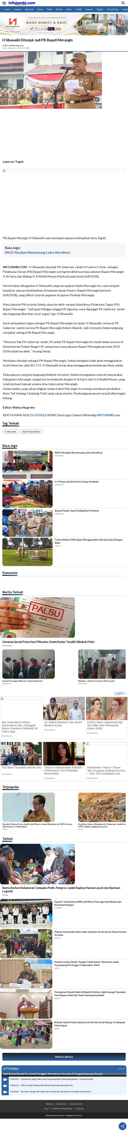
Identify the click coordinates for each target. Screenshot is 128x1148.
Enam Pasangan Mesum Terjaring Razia (22, 681)
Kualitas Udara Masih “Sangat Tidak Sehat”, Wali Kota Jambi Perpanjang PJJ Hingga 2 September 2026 (86, 963)
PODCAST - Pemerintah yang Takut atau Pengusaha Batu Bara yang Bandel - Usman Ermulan (51, 1079)
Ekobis (59, 9)
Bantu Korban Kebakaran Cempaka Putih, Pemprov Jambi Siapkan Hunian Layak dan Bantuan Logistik (61, 889)
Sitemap (80, 1108)
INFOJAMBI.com (108, 415)
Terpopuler (10, 787)
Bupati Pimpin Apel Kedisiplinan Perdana (77, 510)
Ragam (100, 9)
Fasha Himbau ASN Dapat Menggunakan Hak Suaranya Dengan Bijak (89, 541)
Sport (69, 9)
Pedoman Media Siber (62, 1108)
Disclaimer (61, 1104)
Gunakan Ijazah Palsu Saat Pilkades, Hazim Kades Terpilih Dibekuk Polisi (48, 641)
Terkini (7, 839)
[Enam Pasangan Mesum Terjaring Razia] (39, 664)
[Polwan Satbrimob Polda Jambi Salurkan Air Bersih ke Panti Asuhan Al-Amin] (26, 943)
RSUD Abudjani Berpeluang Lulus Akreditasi (37, 252)
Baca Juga (9, 445)
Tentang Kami (75, 1104)
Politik (79, 9)
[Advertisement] (64, 134)
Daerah (89, 9)
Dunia (40, 9)
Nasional (29, 9)
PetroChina (112, 9)
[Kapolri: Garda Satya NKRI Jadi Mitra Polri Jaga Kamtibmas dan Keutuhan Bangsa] (26, 913)
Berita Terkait (12, 592)
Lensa (7, 9)
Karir (46, 1108)
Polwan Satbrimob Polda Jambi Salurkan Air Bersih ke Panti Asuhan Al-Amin (90, 933)
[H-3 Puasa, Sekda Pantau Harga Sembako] (27, 494)
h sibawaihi (10, 431)
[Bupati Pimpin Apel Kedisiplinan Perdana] (27, 523)
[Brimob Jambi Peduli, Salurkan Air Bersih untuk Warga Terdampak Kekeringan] (26, 1034)
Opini (49, 9)
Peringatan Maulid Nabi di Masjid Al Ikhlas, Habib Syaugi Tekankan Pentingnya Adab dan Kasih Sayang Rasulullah (90, 994)
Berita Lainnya (64, 1056)
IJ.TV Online (10, 1068)
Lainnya (121, 1068)
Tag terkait (10, 423)
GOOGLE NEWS (45, 415)
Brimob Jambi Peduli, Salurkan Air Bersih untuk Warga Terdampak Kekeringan (89, 1024)
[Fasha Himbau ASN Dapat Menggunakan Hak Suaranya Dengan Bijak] (27, 552)
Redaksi (49, 1104)
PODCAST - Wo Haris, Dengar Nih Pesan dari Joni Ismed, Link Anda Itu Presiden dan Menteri (50, 1092)
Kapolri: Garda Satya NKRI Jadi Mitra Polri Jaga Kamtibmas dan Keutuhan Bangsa (87, 903)
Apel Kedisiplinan (31, 431)
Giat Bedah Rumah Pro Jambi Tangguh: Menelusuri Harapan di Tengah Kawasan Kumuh (53, 1073)
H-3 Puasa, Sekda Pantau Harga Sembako (77, 481)
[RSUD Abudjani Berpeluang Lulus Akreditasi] (27, 465)
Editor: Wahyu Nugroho (13, 45)
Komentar (10, 573)
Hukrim (17, 9)
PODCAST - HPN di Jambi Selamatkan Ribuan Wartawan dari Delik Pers (41, 1085)
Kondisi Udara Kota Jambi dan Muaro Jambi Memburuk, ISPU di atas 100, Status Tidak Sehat (37, 825)
